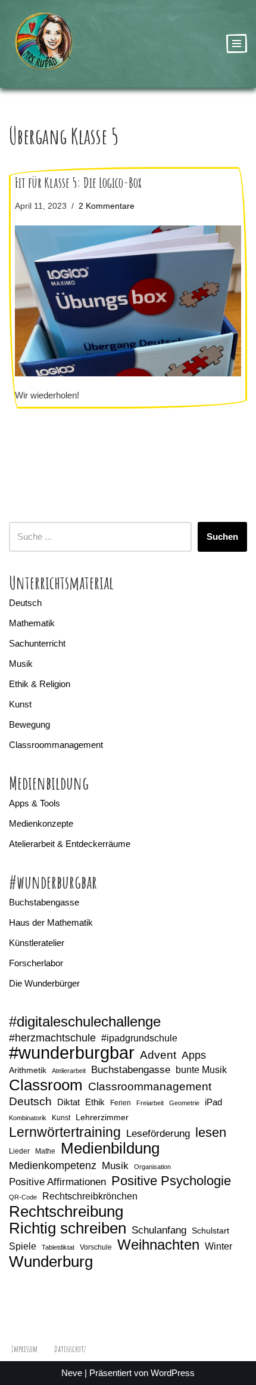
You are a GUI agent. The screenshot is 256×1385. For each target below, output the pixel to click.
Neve (71, 1373)
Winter (218, 1246)
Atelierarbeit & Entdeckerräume (69, 844)
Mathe (45, 1151)
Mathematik (32, 623)
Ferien (120, 1103)
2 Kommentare (107, 206)
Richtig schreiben (67, 1228)
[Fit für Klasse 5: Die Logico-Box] (128, 300)
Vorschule (96, 1247)
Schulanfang (159, 1230)
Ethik (95, 1102)
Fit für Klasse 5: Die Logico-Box (78, 182)
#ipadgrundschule (139, 1038)
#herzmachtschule (52, 1038)
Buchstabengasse (44, 902)
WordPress (173, 1373)
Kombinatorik (27, 1117)
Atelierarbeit (69, 1070)
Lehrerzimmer (102, 1117)
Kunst (20, 704)
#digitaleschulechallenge (85, 1022)
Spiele (22, 1246)
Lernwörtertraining (65, 1132)
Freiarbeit (150, 1102)
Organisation (152, 1166)
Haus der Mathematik (51, 922)
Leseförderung (158, 1133)
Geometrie (184, 1102)
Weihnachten (158, 1245)
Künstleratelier (36, 943)
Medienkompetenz (52, 1165)
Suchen (222, 536)
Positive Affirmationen (57, 1182)
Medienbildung (110, 1148)
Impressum (24, 1349)
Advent (158, 1055)
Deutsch (25, 603)
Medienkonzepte (41, 823)
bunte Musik (201, 1070)
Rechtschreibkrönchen (90, 1196)
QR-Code (23, 1197)
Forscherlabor (36, 963)
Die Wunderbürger (44, 983)
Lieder (19, 1151)
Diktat (68, 1102)
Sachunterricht (37, 643)
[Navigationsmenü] (236, 43)
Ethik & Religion (39, 684)
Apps (194, 1055)
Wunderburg (51, 1261)
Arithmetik (27, 1070)
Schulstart (210, 1230)
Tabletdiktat (58, 1247)
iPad (213, 1102)
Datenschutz (70, 1349)
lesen (210, 1133)
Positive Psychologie (171, 1181)
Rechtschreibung (66, 1211)
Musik (21, 664)
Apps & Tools (34, 803)
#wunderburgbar (72, 1053)
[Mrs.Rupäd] (44, 43)
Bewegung (29, 724)
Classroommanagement (56, 745)
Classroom (46, 1085)
